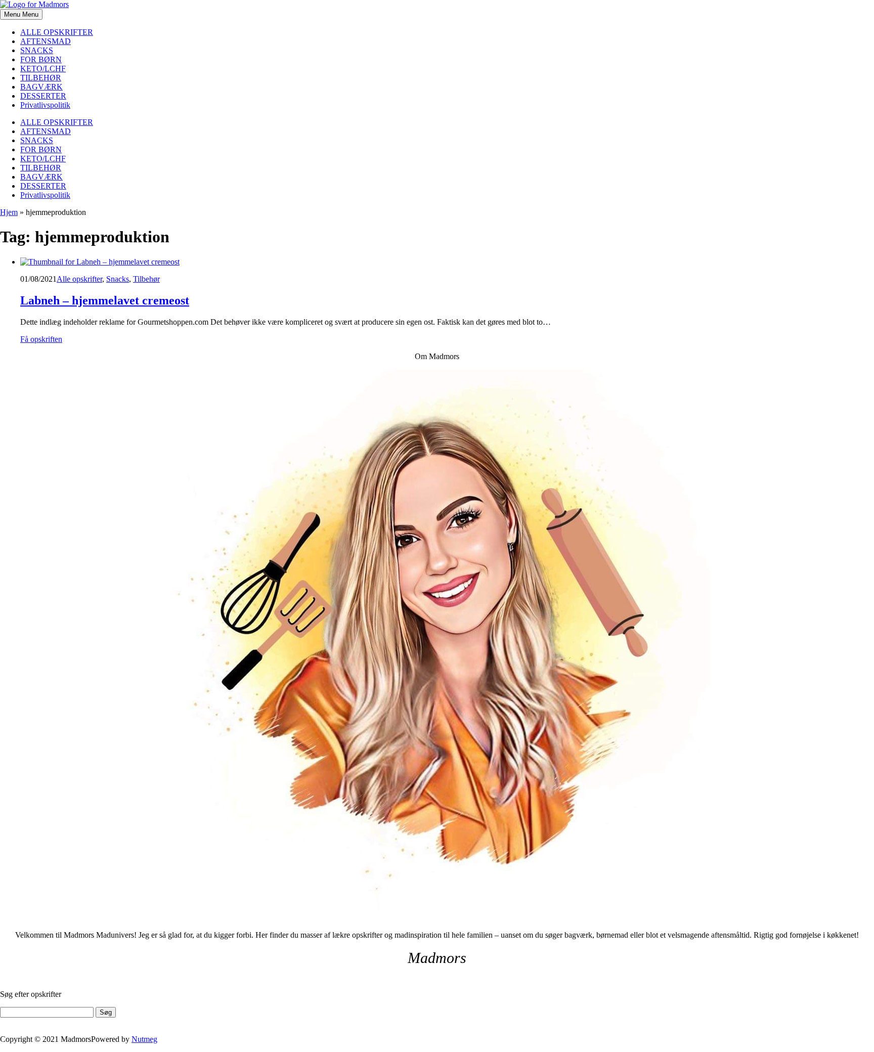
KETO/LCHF (43, 68)
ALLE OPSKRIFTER (56, 32)
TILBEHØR (40, 77)
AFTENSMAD (45, 41)
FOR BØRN (41, 59)
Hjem (9, 212)
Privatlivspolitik (45, 105)
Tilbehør (146, 279)
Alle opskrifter (79, 279)
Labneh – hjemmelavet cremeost (104, 300)
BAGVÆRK (41, 86)
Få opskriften (41, 339)
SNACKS (36, 50)
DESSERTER (43, 96)
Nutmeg (144, 1039)
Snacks (117, 279)
